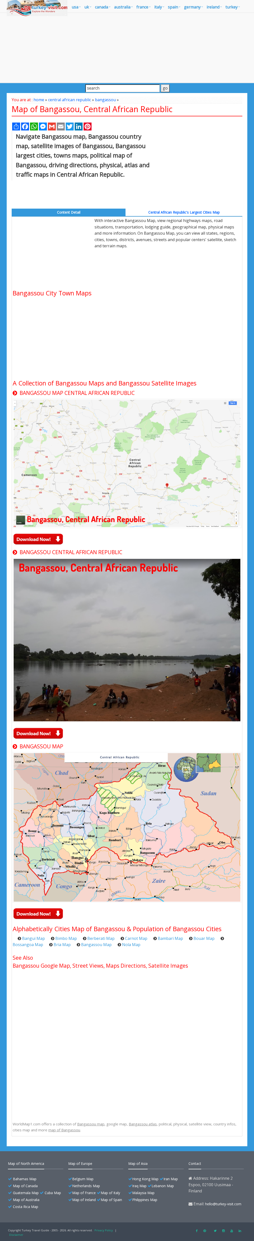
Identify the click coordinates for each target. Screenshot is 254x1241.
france (142, 7)
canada (101, 7)
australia (122, 7)
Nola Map (131, 944)
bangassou (105, 99)
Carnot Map (136, 938)
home (38, 99)
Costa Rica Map (25, 1206)
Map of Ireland (84, 1199)
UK (86, 7)
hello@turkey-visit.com (223, 1204)
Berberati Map (101, 938)
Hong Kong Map (145, 1179)
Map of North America (26, 1163)
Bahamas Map (24, 1179)
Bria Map (62, 944)
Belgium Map (83, 1179)
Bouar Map (204, 938)
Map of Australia (26, 1199)
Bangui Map (33, 938)
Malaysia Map (143, 1192)
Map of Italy (110, 1192)
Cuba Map (53, 1192)
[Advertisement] (127, 47)
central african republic (69, 99)
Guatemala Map (26, 1192)
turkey (231, 7)
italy (158, 7)
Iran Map (170, 1179)
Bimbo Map (66, 938)
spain (173, 7)
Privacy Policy (104, 1230)
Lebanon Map (163, 1185)
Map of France (84, 1192)
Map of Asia (138, 1163)
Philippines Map (144, 1199)
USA (75, 7)
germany (192, 7)
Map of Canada (25, 1185)
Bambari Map (170, 938)
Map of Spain (111, 1199)
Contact (195, 1163)
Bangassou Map (96, 944)
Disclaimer (16, 1235)
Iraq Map (139, 1185)
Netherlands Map (86, 1185)
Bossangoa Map (28, 944)
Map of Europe (80, 1163)
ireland (213, 7)
